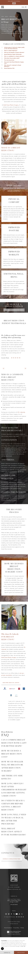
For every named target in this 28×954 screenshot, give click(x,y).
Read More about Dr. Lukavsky (11, 682)
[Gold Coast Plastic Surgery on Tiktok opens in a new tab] (19, 914)
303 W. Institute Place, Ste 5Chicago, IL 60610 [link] (14, 901)
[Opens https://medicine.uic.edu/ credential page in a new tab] (12, 688)
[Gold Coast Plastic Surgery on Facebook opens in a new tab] (11, 914)
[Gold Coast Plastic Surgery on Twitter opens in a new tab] (14, 914)
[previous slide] (3, 368)
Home (2, 16)
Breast (6, 16)
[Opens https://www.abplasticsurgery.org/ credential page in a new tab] (11, 695)
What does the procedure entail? (12, 58)
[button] (2, 948)
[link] (14, 904)
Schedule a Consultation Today (14, 310)
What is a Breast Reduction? (10, 50)
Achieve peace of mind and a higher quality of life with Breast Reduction (14, 48)
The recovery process (9, 60)
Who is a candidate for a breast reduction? (14, 56)
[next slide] (25, 368)
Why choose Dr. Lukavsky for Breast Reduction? (12, 65)
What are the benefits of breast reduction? (14, 52)
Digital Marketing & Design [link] (15, 932)
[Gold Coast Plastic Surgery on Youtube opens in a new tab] (16, 914)
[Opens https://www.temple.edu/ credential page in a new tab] (19, 688)
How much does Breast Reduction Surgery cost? (14, 62)
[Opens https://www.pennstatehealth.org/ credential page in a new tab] (5, 688)
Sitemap (22, 927)
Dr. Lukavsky (21, 412)
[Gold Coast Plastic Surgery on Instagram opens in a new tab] (6, 914)
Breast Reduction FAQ (9, 68)
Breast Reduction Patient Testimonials (12, 54)
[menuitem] (6, 914)
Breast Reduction (14, 16)
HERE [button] (14, 3)
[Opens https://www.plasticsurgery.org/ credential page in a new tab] (16, 695)
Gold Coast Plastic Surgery (11, 105)
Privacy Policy (16, 927)
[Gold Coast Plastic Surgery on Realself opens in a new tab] (22, 914)
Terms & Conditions (8, 927)
